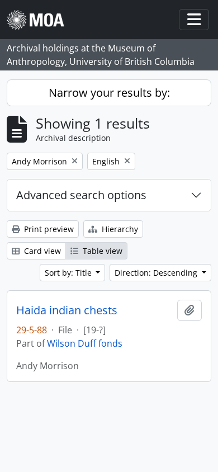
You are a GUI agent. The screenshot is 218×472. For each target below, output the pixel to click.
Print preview (48, 229)
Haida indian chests (66, 310)
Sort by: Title (69, 272)
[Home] (40, 20)
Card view (41, 251)
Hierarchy (118, 229)
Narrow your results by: (109, 92)
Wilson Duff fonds (84, 343)
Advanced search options (81, 194)
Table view (101, 251)
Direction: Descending (157, 272)
